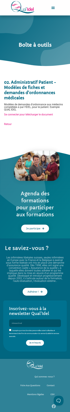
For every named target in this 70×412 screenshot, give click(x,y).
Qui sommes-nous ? (45, 376)
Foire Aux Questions (30, 385)
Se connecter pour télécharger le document (28, 114)
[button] (53, 7)
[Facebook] (54, 406)
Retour (8, 124)
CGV (52, 394)
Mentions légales (35, 394)
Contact (51, 385)
